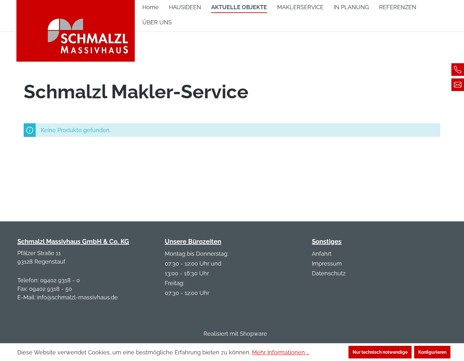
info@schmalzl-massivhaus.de (77, 297)
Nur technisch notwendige (380, 352)
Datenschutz (329, 273)
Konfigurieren (432, 352)
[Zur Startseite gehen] (75, 27)
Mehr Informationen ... (280, 352)
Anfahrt (321, 253)
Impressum (327, 263)
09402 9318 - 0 (60, 280)
